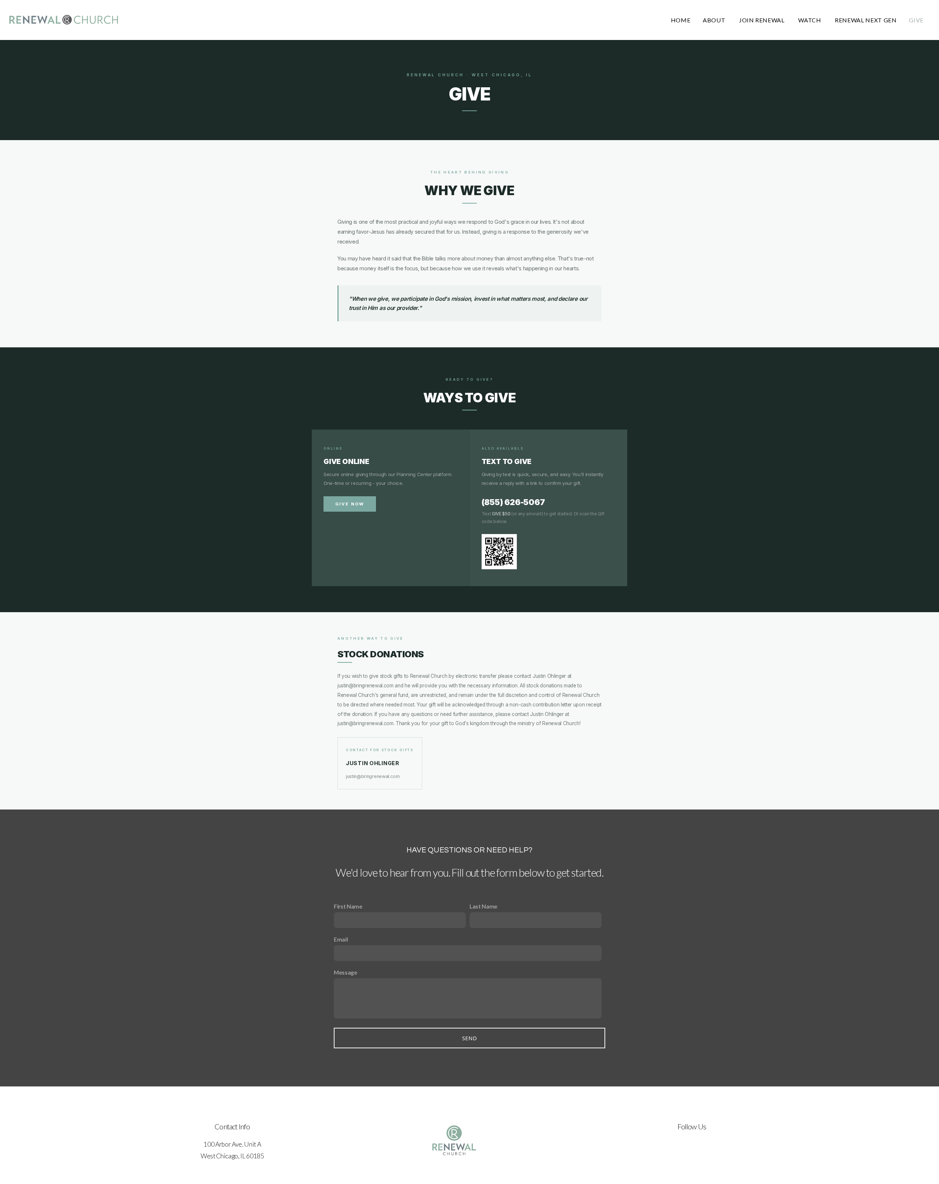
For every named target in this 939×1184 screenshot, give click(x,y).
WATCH (810, 20)
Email (341, 939)
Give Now (349, 504)
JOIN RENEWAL (762, 20)
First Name (348, 906)
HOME (681, 20)
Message (345, 972)
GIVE (916, 20)
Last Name (483, 906)
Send (469, 1038)
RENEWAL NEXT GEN (865, 20)
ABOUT (715, 20)
